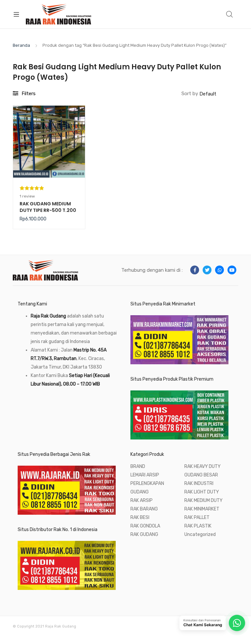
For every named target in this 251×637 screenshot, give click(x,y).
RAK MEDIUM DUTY (203, 500)
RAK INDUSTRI (198, 483)
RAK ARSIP (141, 500)
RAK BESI (139, 517)
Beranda (21, 45)
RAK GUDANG (144, 534)
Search (229, 14)
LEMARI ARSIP (144, 475)
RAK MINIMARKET (201, 509)
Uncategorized (200, 534)
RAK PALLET (196, 517)
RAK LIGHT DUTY (201, 492)
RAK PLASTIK (197, 526)
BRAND (137, 466)
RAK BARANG (144, 509)
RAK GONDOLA (145, 526)
